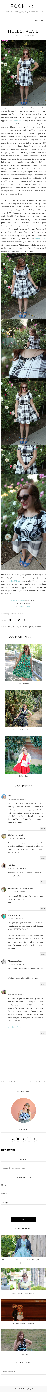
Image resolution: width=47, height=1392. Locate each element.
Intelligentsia (40, 238)
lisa (9, 795)
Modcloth (17, 120)
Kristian (11, 865)
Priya (10, 991)
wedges (38, 626)
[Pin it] (24, 620)
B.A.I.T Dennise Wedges (25, 607)
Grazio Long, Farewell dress (18, 600)
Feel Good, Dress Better (23, 1293)
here (13, 594)
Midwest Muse (14, 915)
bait (9, 626)
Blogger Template (33, 1389)
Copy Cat (23, 1354)
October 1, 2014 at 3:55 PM (16, 964)
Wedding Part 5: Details (23, 1323)
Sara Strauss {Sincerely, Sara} (20, 888)
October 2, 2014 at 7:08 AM (16, 994)
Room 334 (23, 6)
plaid (31, 626)
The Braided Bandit (16, 835)
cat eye (15, 626)
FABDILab (15, 581)
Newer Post (10, 1082)
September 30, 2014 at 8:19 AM (17, 838)
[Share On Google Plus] (20, 620)
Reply (43, 829)
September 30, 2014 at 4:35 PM (17, 868)
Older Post (37, 1082)
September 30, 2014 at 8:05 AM (17, 799)
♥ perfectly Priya (14, 1027)
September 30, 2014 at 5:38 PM (17, 892)
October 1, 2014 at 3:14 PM (16, 918)
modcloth (24, 626)
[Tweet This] (10, 620)
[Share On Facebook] (15, 620)
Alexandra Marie (15, 961)
